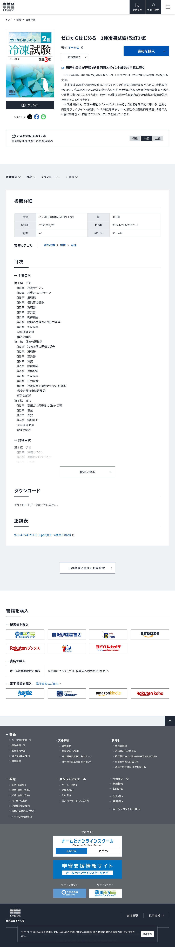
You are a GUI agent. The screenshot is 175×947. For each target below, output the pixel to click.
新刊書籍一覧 (19, 745)
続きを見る (87, 472)
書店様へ (118, 801)
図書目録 (16, 761)
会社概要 (132, 915)
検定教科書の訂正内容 (126, 761)
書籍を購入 (146, 51)
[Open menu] (168, 7)
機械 (63, 245)
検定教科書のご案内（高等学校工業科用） (136, 756)
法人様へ (118, 796)
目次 (29, 177)
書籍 (19, 19)
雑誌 (12, 779)
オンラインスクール (72, 779)
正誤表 (70, 177)
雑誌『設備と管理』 (21, 795)
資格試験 (49, 245)
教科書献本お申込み (125, 751)
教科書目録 (121, 745)
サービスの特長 (69, 784)
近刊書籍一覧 (19, 750)
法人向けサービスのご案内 (75, 800)
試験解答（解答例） (71, 751)
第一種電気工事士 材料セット (76, 761)
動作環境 (66, 795)
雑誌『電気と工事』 (21, 790)
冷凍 (74, 245)
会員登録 (71, 851)
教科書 (116, 740)
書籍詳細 (11, 177)
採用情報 (157, 916)
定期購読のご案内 (21, 806)
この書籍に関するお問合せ (86, 568)
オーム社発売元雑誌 (22, 816)
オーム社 (73, 47)
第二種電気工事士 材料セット (76, 756)
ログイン (103, 851)
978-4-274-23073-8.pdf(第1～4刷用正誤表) (44, 535)
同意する (147, 934)
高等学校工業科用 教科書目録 (130, 767)
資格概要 (66, 745)
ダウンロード (49, 177)
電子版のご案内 (20, 800)
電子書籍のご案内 (47, 683)
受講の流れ (67, 790)
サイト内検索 (153, 9)
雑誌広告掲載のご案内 (24, 811)
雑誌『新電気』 (19, 784)
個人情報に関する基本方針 (108, 932)
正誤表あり (74, 57)
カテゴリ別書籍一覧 (22, 740)
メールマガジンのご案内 (126, 809)
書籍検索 (137, 9)
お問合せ (118, 788)
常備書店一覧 (121, 778)
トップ (9, 19)
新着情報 (118, 783)
